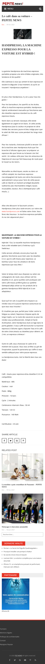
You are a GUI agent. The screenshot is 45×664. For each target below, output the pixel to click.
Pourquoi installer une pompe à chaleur (18, 551)
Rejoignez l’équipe (6, 644)
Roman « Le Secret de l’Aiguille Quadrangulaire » (20, 548)
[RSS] (35, 660)
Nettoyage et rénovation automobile (15, 527)
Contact (3, 640)
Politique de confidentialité (9, 637)
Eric (3, 25)
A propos (3, 629)
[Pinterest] (23, 440)
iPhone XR (5, 611)
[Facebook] (9, 660)
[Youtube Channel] (25, 660)
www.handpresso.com (11, 211)
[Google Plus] (20, 660)
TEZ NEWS (18, 655)
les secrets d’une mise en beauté (15, 555)
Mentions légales (6, 633)
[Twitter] (15, 660)
